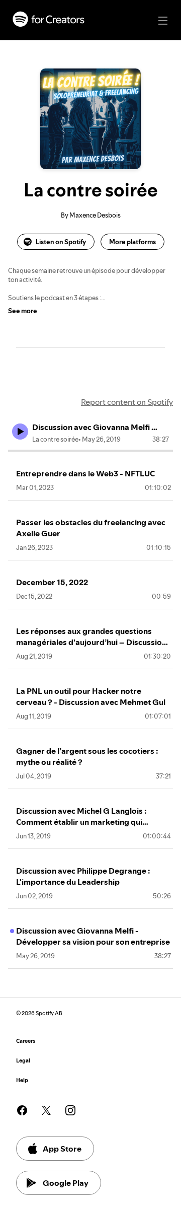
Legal (23, 1060)
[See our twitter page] (46, 1110)
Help (22, 1080)
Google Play (65, 1182)
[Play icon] (20, 431)
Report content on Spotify (127, 401)
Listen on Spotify (61, 241)
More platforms (132, 241)
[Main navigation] (163, 21)
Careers (25, 1041)
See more (22, 310)
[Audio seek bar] (90, 451)
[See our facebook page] (22, 1110)
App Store (62, 1148)
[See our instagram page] (70, 1110)
